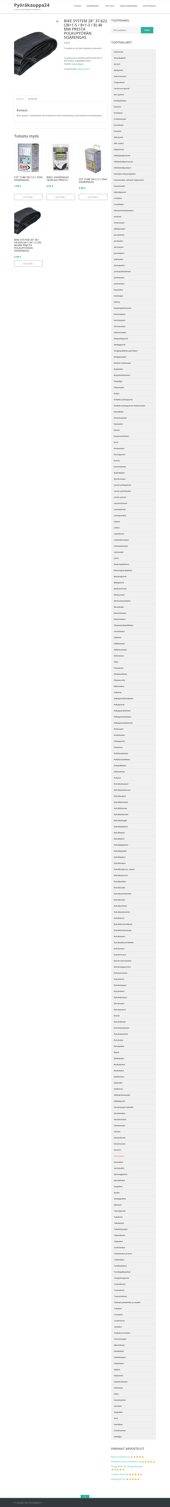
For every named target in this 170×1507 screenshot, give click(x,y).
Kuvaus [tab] (20, 98)
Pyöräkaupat (93, 6)
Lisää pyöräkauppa (128, 6)
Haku (147, 30)
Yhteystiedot (149, 6)
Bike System (84, 68)
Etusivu (77, 6)
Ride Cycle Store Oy (120, 1456)
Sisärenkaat (77, 63)
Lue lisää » (28, 197)
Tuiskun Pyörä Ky (119, 1474)
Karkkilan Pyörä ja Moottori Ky (126, 1461)
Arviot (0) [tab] (32, 98)
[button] (57, 21)
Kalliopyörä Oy (118, 1479)
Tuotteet (109, 6)
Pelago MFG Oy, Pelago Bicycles (126, 1466)
